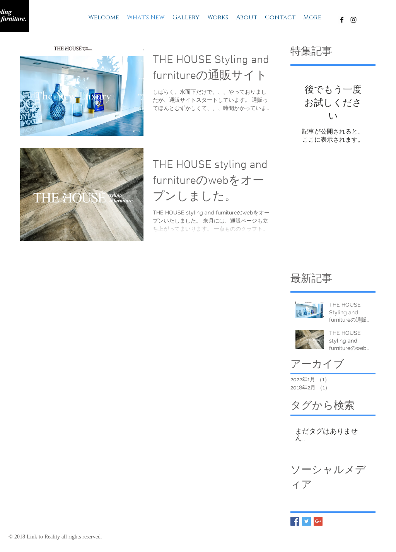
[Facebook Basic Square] (294, 521)
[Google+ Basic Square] (318, 521)
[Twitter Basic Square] (306, 521)
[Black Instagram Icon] (353, 20)
